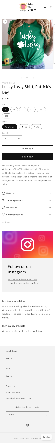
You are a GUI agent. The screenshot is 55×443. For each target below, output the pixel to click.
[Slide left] (21, 78)
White (36, 127)
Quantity (5, 133)
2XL (41, 109)
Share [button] (8, 222)
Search (9, 358)
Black (24, 127)
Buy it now (27, 156)
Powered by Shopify (35, 438)
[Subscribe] (46, 414)
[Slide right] (34, 78)
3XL (6, 116)
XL (31, 109)
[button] (3, 7)
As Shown (9, 127)
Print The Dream (24, 438)
